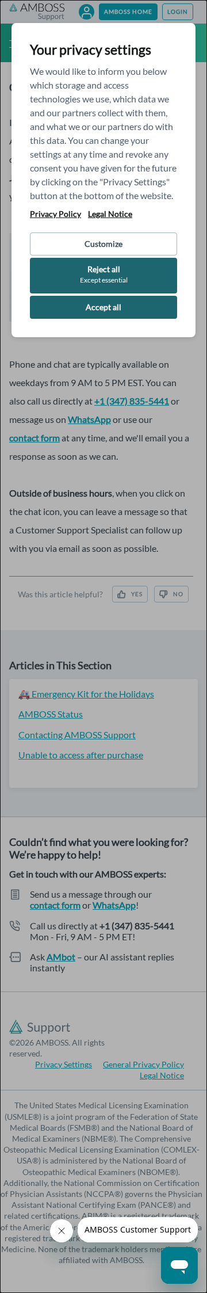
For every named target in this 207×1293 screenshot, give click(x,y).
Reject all (104, 274)
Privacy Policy (55, 214)
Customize (103, 244)
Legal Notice (110, 214)
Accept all (103, 307)
